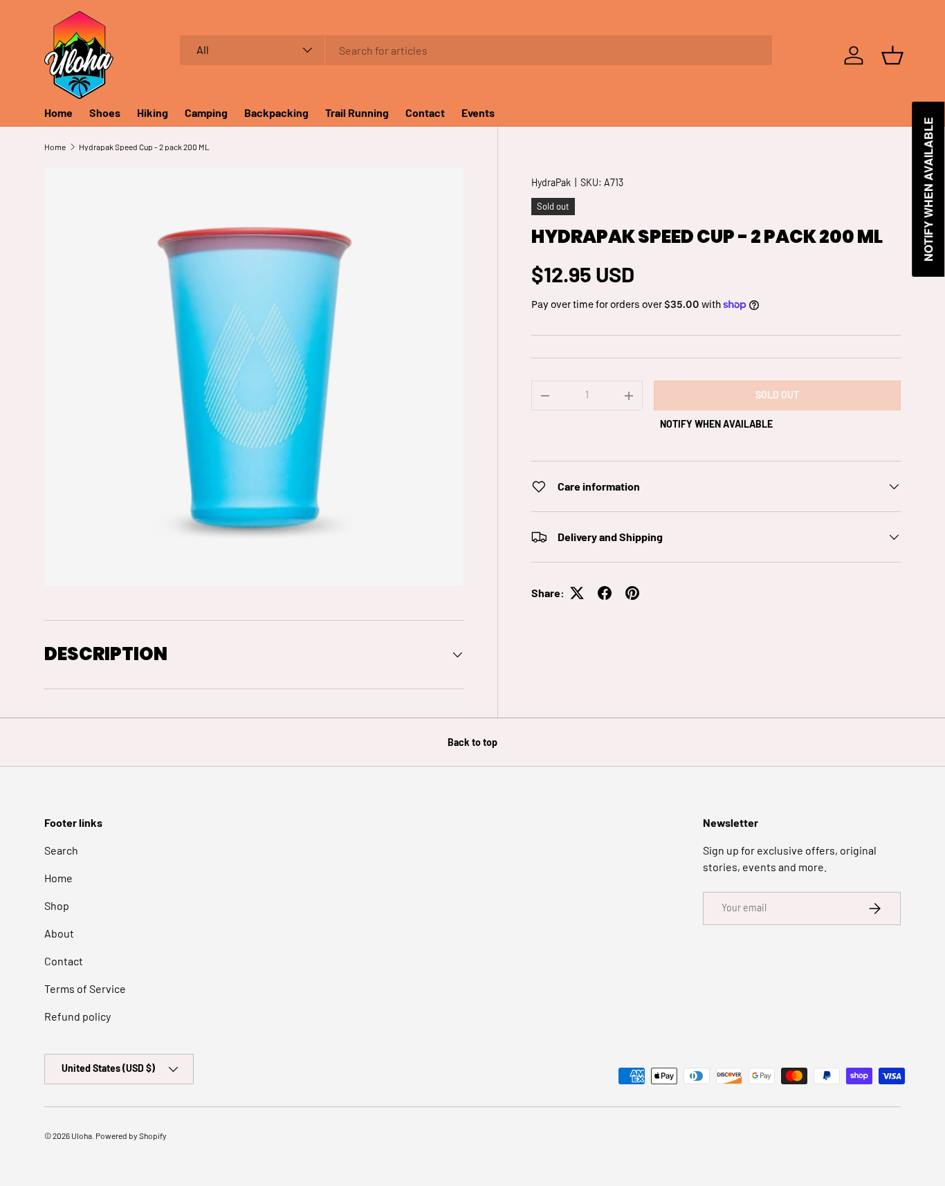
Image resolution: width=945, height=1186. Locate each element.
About (59, 933)
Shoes (104, 112)
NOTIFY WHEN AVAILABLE (716, 424)
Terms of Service (85, 988)
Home (58, 112)
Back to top (472, 742)
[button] (892, 55)
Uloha (81, 1135)
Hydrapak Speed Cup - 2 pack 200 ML (144, 147)
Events (478, 112)
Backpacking (276, 112)
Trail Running (357, 112)
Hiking (152, 112)
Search (61, 850)
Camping (206, 112)
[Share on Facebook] (604, 593)
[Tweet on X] (577, 593)
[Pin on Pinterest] (632, 593)
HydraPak (551, 182)
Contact (425, 112)
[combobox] (476, 50)
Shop (56, 905)
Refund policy (77, 1016)
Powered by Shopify (131, 1135)
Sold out (777, 395)
